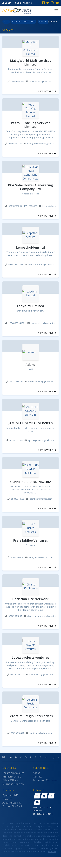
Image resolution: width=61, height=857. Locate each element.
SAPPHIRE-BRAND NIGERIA (30, 482)
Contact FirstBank (12, 806)
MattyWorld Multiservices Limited (30, 62)
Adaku (30, 365)
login (8, 3)
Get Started (23, 3)
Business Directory (13, 783)
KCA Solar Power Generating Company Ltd (30, 187)
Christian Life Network (30, 599)
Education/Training (23, 21)
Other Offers (10, 780)
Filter (53, 21)
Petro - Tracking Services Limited (30, 125)
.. (51, 851)
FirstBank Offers (11, 776)
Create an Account (13, 772)
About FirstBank (11, 802)
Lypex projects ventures (30, 657)
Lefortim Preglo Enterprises (30, 716)
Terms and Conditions (45, 780)
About (36, 772)
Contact (37, 776)
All (6, 21)
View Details (46, 91)
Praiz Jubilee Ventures (30, 540)
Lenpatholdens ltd (30, 247)
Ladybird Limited (30, 306)
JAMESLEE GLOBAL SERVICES (30, 423)
